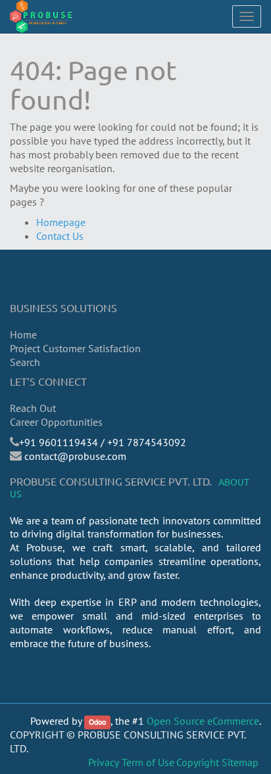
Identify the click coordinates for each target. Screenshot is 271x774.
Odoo (97, 722)
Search (25, 362)
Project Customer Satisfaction (75, 348)
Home (23, 334)
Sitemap (240, 762)
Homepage (61, 222)
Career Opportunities (56, 421)
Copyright (197, 762)
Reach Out (33, 408)
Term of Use (148, 762)
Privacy (103, 762)
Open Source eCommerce (203, 720)
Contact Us (60, 235)
